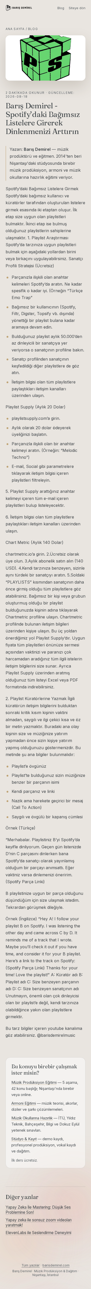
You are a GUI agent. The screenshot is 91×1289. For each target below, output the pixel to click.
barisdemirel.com (56, 1265)
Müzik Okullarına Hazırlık (32, 1118)
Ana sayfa (15, 29)
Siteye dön (77, 8)
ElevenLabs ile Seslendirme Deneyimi (38, 1232)
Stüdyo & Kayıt (24, 1138)
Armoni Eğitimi (23, 1103)
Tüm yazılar (30, 1265)
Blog (60, 8)
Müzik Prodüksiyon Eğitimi (34, 1082)
